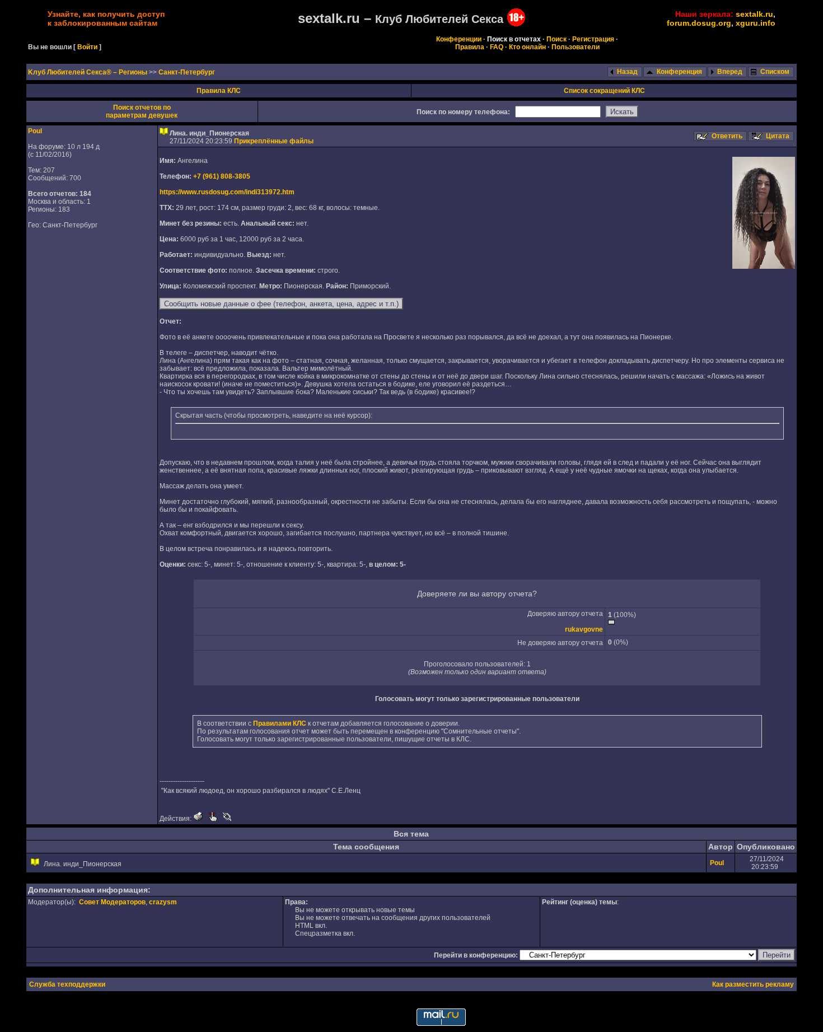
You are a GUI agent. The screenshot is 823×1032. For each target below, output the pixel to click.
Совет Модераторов (112, 902)
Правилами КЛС (279, 723)
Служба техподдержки (67, 984)
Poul (35, 131)
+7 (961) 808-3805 (221, 176)
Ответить (727, 136)
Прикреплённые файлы (274, 141)
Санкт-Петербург (186, 72)
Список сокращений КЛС (604, 91)
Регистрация (593, 39)
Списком (775, 72)
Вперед (730, 72)
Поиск (556, 39)
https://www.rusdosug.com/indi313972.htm (227, 192)
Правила (469, 47)
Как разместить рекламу (753, 984)
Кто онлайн (527, 47)
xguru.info (755, 22)
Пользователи (575, 47)
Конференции (458, 39)
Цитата (777, 136)
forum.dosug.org (699, 22)
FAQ (496, 47)
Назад (627, 72)
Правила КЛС (219, 91)
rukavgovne (584, 629)
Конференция (679, 72)
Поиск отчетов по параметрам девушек (141, 111)
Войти (87, 47)
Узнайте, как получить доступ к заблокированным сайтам (106, 18)
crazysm (163, 902)
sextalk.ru (754, 14)
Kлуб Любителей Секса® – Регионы (88, 72)
